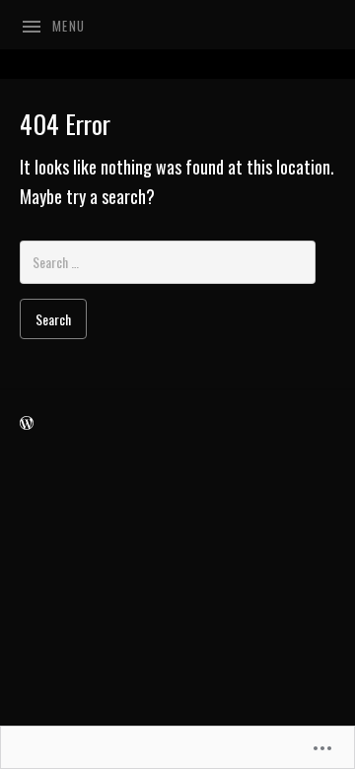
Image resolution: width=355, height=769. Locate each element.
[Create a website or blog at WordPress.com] (27, 422)
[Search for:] (168, 260)
